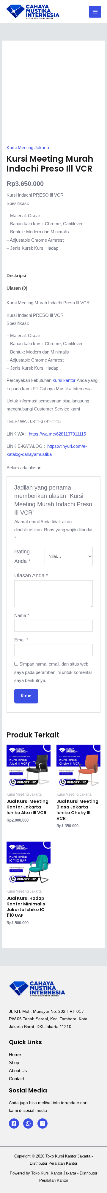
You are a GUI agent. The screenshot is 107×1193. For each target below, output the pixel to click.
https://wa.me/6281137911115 (57, 434)
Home (15, 1054)
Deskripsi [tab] (16, 275)
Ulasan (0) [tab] (17, 288)
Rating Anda (22, 556)
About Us (18, 1070)
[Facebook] (14, 1123)
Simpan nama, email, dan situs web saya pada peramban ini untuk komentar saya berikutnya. (53, 672)
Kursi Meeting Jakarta (28, 147)
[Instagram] (42, 1123)
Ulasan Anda (31, 575)
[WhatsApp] (28, 1123)
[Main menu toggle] (95, 12)
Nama (21, 615)
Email (21, 640)
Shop (14, 1062)
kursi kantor (65, 380)
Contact (16, 1078)
